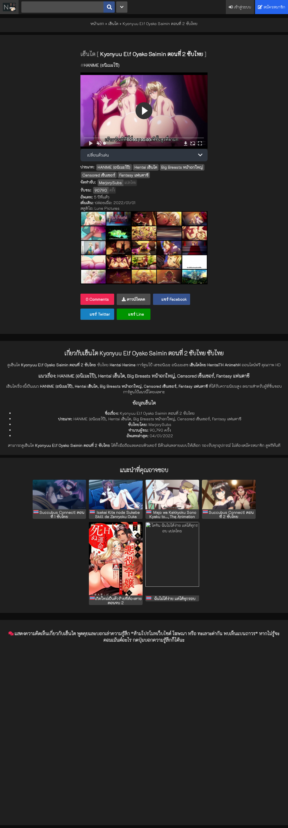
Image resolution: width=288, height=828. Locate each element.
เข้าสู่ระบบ (242, 7)
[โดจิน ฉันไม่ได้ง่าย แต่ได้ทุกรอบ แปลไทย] (172, 558)
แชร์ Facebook (173, 299)
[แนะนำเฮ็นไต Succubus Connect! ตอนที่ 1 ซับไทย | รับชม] (59, 494)
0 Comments (97, 299)
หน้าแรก (97, 23)
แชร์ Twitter (99, 314)
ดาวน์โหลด (135, 299)
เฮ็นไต (113, 23)
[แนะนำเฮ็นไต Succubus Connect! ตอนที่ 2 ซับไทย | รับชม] (229, 494)
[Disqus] (144, 718)
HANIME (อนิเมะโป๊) (102, 65)
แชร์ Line (135, 314)
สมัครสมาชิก (273, 7)
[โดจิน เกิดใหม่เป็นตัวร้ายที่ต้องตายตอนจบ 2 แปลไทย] (116, 558)
